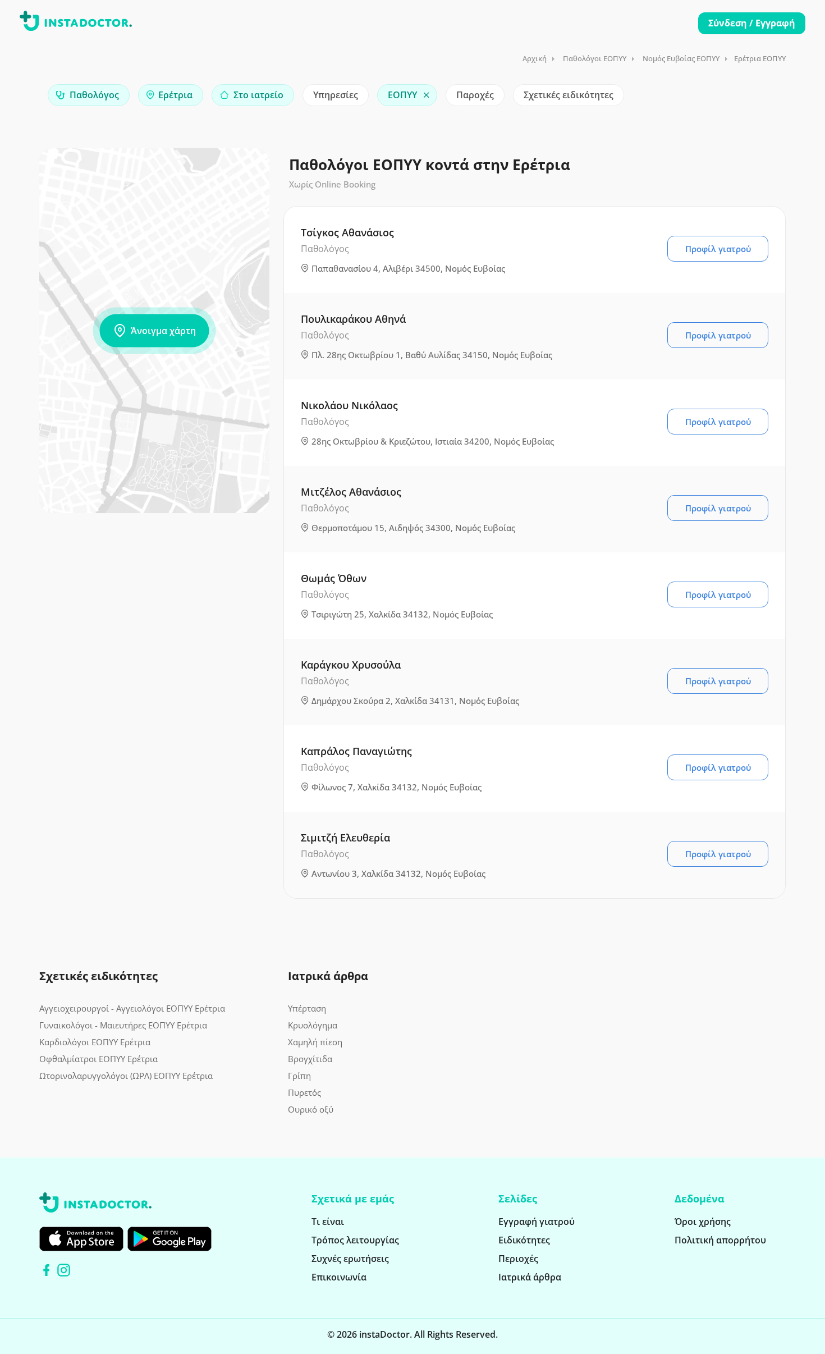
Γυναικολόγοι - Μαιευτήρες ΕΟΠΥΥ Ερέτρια (123, 1025)
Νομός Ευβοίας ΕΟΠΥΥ (681, 58)
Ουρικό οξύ (310, 1109)
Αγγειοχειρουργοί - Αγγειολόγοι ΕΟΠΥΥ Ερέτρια (132, 1008)
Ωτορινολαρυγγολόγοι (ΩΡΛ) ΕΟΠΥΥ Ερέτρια (126, 1075)
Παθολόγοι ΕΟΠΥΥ (594, 58)
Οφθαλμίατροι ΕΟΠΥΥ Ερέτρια (98, 1058)
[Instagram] (63, 1270)
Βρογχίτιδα (310, 1058)
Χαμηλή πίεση (315, 1041)
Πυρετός (304, 1092)
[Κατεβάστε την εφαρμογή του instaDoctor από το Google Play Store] (169, 1239)
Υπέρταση (307, 1008)
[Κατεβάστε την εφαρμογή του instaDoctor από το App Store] (81, 1239)
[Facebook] (46, 1270)
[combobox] (89, 95)
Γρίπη (299, 1075)
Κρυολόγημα (312, 1025)
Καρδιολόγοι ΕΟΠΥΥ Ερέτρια (94, 1041)
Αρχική (534, 58)
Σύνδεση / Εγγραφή (751, 23)
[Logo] (76, 23)
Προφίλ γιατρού (718, 248)
